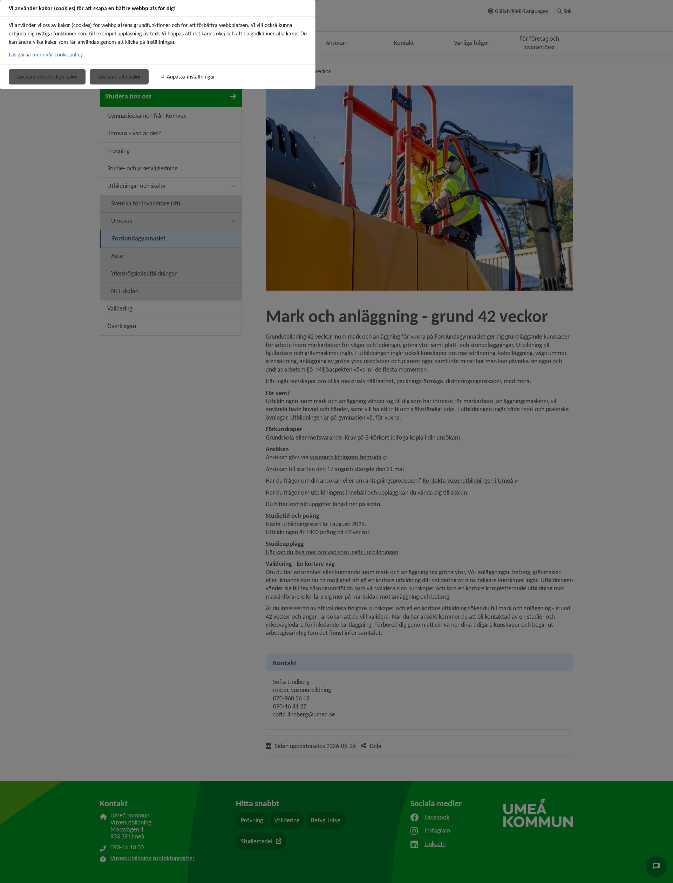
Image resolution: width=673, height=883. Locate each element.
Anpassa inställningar (191, 76)
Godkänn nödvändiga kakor (47, 76)
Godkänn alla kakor (119, 76)
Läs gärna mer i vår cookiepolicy (46, 54)
